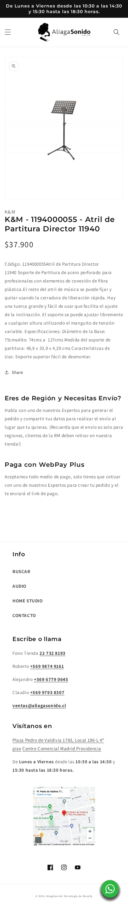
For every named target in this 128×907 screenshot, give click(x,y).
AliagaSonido (54, 896)
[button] (8, 32)
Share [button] (17, 372)
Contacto (24, 615)
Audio (19, 586)
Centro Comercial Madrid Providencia (61, 748)
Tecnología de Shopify (78, 896)
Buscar (21, 571)
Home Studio (27, 601)
